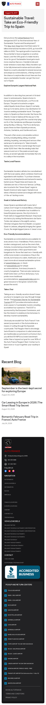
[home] (12, 4)
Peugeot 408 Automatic (12, 542)
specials (7, 494)
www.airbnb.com (13, 266)
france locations (10, 502)
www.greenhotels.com (28, 279)
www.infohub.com (13, 263)
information (8, 487)
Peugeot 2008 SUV (10, 539)
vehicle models (10, 483)
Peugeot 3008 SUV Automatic (14, 536)
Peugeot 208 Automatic (12, 551)
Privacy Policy (11, 697)
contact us (8, 513)
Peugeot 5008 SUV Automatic (14, 534)
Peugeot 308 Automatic (12, 548)
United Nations (24, 38)
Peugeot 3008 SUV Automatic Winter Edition (19, 528)
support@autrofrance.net (14, 562)
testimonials (9, 517)
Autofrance (8, 479)
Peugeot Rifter (9, 525)
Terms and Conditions (15, 694)
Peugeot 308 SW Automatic (13, 545)
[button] (38, 4)
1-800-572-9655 (9, 559)
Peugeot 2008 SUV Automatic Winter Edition (19, 531)
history (7, 509)
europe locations (10, 506)
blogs (6, 491)
